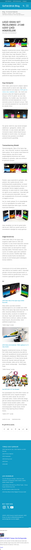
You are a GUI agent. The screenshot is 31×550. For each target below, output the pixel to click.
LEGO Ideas (4, 33)
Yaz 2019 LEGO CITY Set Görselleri (10, 389)
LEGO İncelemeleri (12, 33)
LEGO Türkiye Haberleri (7, 453)
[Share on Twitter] (8, 429)
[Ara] (22, 5)
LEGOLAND (5, 464)
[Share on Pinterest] (15, 429)
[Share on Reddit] (23, 429)
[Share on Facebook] (4, 429)
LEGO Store (5, 461)
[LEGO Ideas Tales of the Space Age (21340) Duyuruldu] (15, 297)
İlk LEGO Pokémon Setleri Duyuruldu (10, 489)
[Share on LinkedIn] (19, 429)
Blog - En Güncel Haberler (10, 12)
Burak (18, 419)
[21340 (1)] (15, 42)
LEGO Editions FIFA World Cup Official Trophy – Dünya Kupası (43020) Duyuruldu (15, 485)
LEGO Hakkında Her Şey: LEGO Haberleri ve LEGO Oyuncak (14, 450)
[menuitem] (8, 1)
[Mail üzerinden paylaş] (27, 429)
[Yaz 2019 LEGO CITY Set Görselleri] (15, 386)
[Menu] (26, 5)
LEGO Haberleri (8, 1)
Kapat (1, 547)
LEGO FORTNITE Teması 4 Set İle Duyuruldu (13, 538)
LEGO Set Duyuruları (17, 1)
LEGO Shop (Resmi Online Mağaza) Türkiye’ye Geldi (14, 491)
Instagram (25, 1)
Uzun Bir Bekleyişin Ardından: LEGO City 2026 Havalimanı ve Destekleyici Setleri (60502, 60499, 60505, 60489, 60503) (14, 480)
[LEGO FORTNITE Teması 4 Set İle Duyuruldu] (2, 536)
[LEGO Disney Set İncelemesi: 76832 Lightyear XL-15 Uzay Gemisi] (15, 341)
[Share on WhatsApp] (12, 429)
